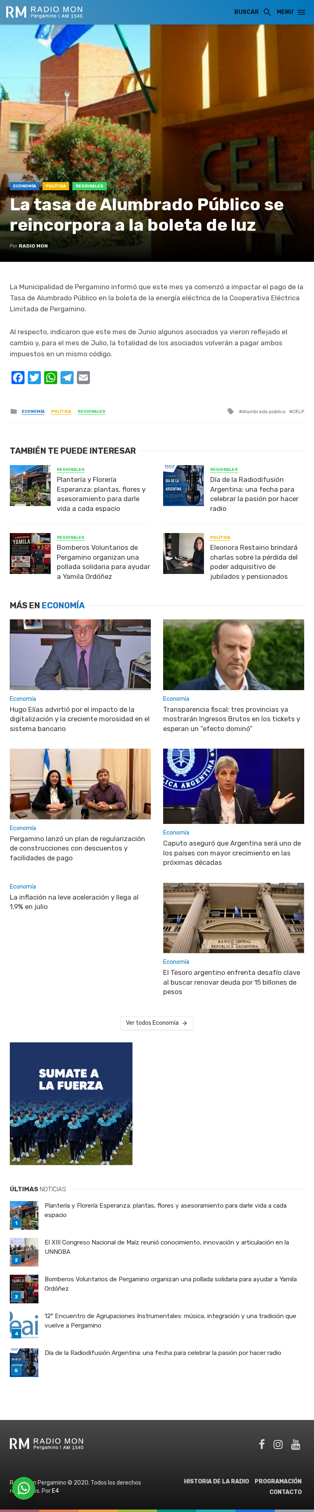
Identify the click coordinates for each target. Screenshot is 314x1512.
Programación (278, 1481)
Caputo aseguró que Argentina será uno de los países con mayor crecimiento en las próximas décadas (232, 852)
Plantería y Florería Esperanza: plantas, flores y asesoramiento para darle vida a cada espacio (101, 494)
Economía (24, 186)
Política (56, 186)
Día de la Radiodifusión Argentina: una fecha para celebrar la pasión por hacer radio (254, 494)
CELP (298, 411)
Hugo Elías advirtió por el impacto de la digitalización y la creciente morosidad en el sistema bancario (80, 719)
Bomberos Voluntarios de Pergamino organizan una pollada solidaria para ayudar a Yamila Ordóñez (103, 561)
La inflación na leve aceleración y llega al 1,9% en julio (74, 902)
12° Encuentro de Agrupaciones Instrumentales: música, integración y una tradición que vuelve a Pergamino (170, 1320)
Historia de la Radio (216, 1481)
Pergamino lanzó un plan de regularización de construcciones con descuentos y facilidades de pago (77, 848)
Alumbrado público (264, 411)
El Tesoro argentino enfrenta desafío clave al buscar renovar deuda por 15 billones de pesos (231, 982)
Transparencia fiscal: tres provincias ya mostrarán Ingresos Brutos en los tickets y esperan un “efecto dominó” (231, 719)
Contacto (285, 1492)
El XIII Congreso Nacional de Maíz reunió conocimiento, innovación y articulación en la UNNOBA (167, 1247)
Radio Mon (33, 246)
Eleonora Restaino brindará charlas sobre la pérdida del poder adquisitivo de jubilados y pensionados (254, 561)
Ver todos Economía (152, 1022)
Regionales (89, 186)
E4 (55, 1490)
